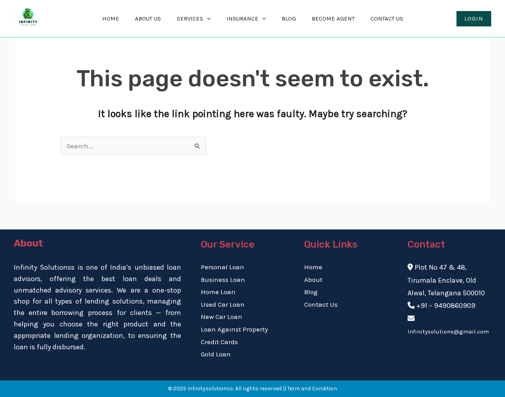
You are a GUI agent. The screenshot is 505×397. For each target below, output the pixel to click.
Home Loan (218, 292)
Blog (289, 18)
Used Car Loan (223, 304)
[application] (207, 19)
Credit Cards (219, 342)
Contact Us (386, 18)
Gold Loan (216, 354)
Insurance (242, 18)
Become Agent (333, 18)
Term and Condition (312, 388)
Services (190, 18)
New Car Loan (221, 317)
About (313, 279)
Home (110, 18)
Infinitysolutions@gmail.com (448, 331)
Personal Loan (222, 267)
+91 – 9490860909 (445, 305)
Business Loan (223, 279)
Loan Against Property (234, 329)
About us (148, 18)
